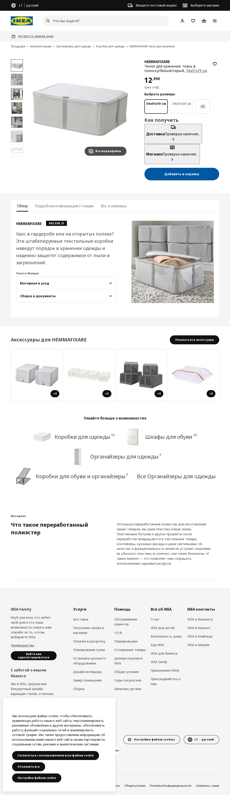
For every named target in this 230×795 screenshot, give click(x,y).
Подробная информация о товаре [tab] (64, 205)
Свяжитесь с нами (207, 786)
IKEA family (159, 662)
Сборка (78, 689)
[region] (80, 109)
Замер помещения (87, 680)
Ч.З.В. (118, 633)
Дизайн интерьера (87, 672)
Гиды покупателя (127, 680)
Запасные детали (127, 689)
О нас (155, 619)
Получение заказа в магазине (88, 630)
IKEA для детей (163, 628)
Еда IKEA (157, 645)
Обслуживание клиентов (125, 621)
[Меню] (214, 20)
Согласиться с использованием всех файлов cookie (56, 755)
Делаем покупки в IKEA (128, 660)
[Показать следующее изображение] (121, 109)
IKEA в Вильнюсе (200, 619)
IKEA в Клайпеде (200, 636)
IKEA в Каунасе (198, 628)
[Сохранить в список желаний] (214, 63)
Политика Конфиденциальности (170, 786)
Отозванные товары (130, 650)
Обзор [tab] (22, 205)
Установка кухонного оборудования (89, 660)
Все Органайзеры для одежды (176, 476)
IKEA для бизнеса (164, 653)
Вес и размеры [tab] (114, 205)
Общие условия (126, 672)
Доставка (80, 619)
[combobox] (104, 20)
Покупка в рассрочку (89, 641)
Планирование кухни (89, 650)
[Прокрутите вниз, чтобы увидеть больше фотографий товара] (17, 159)
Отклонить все (29, 767)
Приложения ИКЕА (165, 670)
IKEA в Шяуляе (198, 645)
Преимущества (22, 645)
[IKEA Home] (22, 20)
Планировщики (125, 641)
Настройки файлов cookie (37, 778)
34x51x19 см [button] (196, 70)
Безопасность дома (166, 636)
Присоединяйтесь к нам (166, 681)
